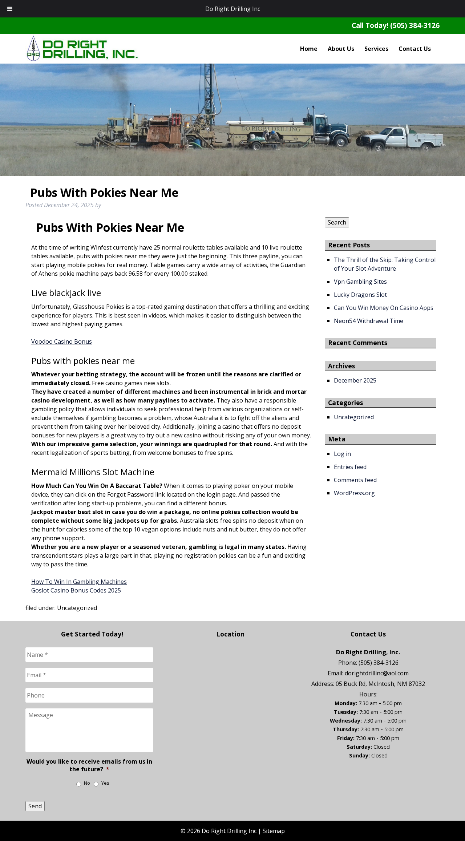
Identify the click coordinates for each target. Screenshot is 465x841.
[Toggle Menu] (10, 8)
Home (309, 49)
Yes (105, 783)
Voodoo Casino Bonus (61, 341)
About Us (341, 49)
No (87, 783)
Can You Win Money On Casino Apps (383, 308)
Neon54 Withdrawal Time (368, 321)
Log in (342, 454)
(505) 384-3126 (415, 25)
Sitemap (274, 831)
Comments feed (355, 480)
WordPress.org (354, 493)
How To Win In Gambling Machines (79, 582)
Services (376, 49)
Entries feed (350, 467)
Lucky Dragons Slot (360, 295)
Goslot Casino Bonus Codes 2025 (76, 590)
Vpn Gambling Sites (360, 282)
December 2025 (355, 380)
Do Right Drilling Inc (232, 9)
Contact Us (415, 49)
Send (35, 806)
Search (337, 222)
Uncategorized (354, 417)
